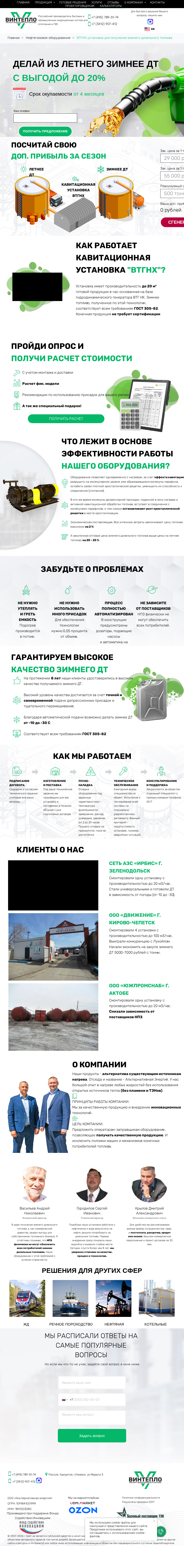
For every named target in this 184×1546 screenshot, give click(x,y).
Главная (14, 38)
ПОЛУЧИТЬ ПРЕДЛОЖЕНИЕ (45, 131)
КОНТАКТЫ (157, 2)
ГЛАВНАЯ (23, 2)
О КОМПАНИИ (134, 2)
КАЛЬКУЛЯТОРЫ (111, 6)
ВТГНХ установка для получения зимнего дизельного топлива (124, 38)
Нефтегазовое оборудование (48, 38)
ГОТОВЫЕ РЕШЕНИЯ (72, 2)
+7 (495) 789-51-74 (105, 17)
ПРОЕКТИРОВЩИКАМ (79, 6)
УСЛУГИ (96, 2)
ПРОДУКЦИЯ (44, 2)
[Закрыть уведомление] (154, 1521)
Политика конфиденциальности (141, 1497)
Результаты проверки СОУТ (138, 1502)
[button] (66, 419)
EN (153, 29)
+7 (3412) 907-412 (104, 24)
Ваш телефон (21, 110)
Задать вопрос (92, 1436)
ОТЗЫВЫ (113, 2)
